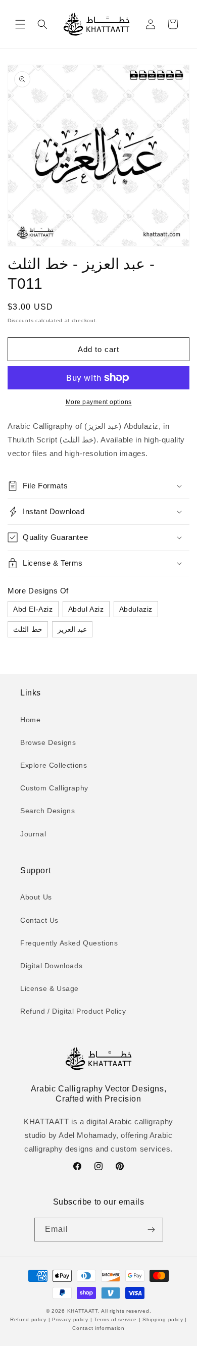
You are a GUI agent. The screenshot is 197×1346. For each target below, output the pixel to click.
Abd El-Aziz (33, 609)
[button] (20, 24)
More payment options (99, 402)
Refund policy (29, 1319)
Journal (33, 834)
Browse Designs (48, 742)
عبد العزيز (72, 629)
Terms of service (115, 1319)
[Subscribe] (151, 1229)
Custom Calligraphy (54, 788)
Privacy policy (70, 1319)
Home (30, 720)
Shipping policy (163, 1319)
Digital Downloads (51, 966)
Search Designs (47, 811)
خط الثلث (27, 629)
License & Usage (49, 988)
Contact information (98, 1328)
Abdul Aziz (86, 609)
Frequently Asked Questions (69, 943)
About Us (36, 897)
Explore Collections (53, 765)
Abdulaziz (136, 609)
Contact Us (39, 920)
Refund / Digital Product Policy (73, 1011)
